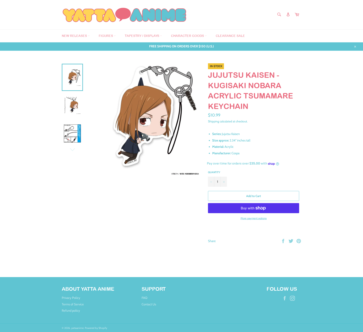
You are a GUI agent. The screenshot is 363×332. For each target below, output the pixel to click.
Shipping (213, 121)
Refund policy (71, 311)
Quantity (214, 172)
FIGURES (106, 36)
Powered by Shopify (96, 327)
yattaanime (77, 327)
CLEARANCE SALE (230, 36)
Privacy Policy (71, 298)
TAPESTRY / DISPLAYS (142, 36)
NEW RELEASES (75, 36)
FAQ (144, 298)
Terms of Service (73, 304)
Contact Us (149, 304)
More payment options (254, 218)
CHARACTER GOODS (188, 36)
